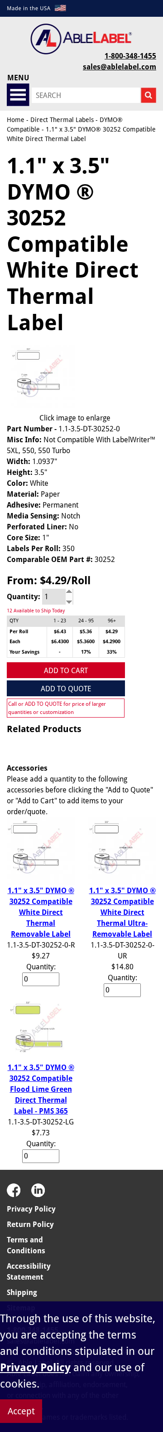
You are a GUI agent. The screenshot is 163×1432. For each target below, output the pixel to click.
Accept (21, 1411)
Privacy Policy (31, 1209)
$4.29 (111, 632)
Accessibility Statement (29, 1271)
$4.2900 (111, 642)
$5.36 (86, 632)
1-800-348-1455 (130, 56)
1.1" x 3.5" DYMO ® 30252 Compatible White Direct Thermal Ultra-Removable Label (122, 912)
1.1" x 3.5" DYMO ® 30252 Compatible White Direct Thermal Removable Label (41, 912)
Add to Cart (66, 670)
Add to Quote (66, 688)
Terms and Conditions (26, 1245)
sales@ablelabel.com (119, 67)
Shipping (22, 1292)
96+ (112, 621)
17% (86, 652)
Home (15, 119)
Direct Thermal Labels (62, 119)
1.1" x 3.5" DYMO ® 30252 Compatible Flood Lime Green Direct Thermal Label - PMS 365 (41, 1089)
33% (112, 652)
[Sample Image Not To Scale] (41, 376)
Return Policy (30, 1224)
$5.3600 (86, 642)
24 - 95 (86, 621)
